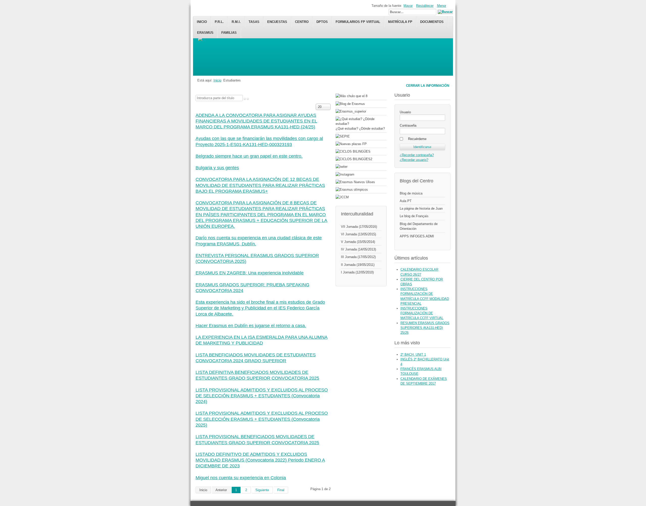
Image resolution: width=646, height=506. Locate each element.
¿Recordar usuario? (414, 160)
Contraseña (408, 125)
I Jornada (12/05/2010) (357, 272)
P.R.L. (219, 22)
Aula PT (406, 201)
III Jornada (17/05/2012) (358, 257)
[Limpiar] (248, 99)
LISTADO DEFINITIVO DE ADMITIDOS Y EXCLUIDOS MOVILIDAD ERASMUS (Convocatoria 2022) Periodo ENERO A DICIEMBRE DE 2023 (260, 460)
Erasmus (205, 33)
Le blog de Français (414, 216)
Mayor (408, 6)
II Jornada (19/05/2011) (357, 265)
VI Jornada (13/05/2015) (358, 234)
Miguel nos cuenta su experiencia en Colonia (241, 477)
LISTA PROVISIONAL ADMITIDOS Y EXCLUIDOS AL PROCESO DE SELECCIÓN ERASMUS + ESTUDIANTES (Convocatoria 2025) (262, 419)
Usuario (405, 112)
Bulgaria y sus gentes (217, 167)
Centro (302, 22)
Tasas (254, 22)
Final (280, 490)
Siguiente (262, 490)
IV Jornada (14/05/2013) (358, 249)
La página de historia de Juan (421, 208)
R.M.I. (236, 22)
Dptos (322, 22)
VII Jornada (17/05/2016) (359, 227)
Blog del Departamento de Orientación (419, 226)
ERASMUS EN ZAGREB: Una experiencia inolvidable (250, 272)
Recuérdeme (417, 139)
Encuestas (277, 22)
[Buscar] (245, 99)
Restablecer (425, 6)
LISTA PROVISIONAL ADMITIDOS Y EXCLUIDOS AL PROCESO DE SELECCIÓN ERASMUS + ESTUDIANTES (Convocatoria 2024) (262, 395)
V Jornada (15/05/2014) (358, 242)
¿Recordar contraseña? (417, 155)
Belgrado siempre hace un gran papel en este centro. (249, 156)
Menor (441, 6)
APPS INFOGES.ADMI (417, 236)
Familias (229, 33)
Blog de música (411, 193)
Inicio (202, 22)
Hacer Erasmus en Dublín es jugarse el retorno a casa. (251, 325)
